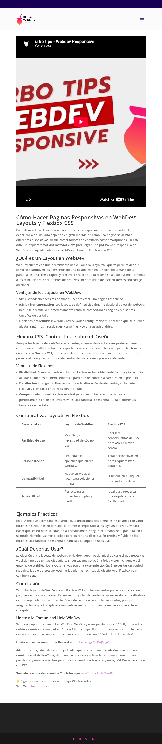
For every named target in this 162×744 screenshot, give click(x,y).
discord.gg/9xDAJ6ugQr (94, 642)
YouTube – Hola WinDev (98, 673)
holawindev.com (42, 686)
